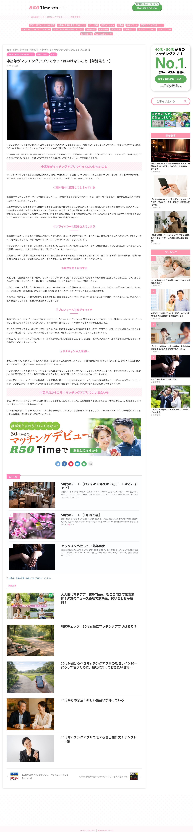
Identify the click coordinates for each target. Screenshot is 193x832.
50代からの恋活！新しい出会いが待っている (92, 700)
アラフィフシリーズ (146, 29)
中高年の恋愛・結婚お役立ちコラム (68, 29)
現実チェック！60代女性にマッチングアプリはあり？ (99, 626)
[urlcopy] (90, 463)
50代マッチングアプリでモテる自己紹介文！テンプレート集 (99, 739)
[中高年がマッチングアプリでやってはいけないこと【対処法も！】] (77, 463)
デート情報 (93, 25)
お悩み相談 (90, 29)
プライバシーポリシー (87, 830)
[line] (84, 463)
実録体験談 (103, 29)
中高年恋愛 (116, 29)
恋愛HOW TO (129, 29)
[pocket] (71, 463)
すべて (48, 578)
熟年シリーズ (132, 25)
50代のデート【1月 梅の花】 (81, 515)
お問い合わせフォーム (106, 830)
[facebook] (64, 463)
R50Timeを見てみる (147, 7)
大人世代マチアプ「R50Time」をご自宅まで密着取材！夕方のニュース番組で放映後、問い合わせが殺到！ (97, 598)
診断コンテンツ (107, 25)
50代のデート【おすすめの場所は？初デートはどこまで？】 (99, 486)
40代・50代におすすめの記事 (42, 25)
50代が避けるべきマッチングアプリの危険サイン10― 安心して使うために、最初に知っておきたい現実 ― (99, 665)
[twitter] (57, 463)
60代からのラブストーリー (152, 25)
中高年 (120, 25)
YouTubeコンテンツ (103, 34)
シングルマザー (164, 29)
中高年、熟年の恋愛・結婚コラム (71, 25)
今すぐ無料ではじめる (169, 79)
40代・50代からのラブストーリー (36, 29)
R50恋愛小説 (86, 34)
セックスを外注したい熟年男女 (83, 546)
